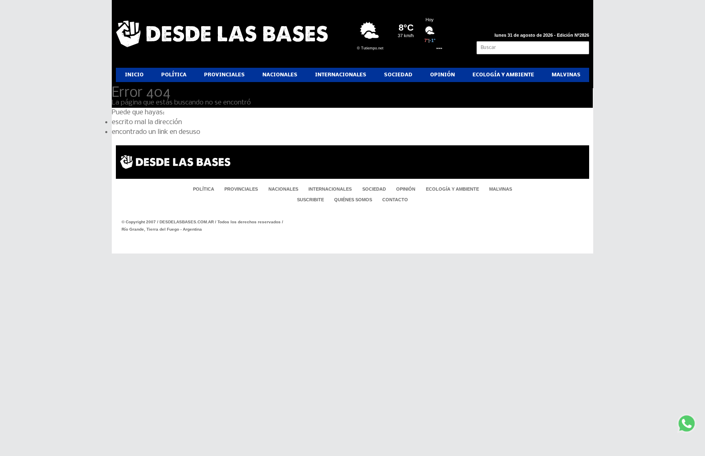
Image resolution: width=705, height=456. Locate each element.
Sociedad (398, 75)
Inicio (134, 75)
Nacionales (279, 75)
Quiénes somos (353, 199)
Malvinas (566, 75)
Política (173, 75)
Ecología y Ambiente (503, 75)
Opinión (442, 75)
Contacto (395, 199)
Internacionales (340, 75)
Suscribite (310, 199)
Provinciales (224, 75)
